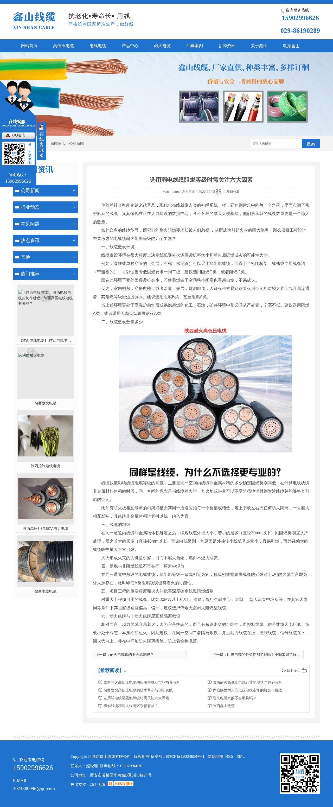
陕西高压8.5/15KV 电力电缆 (45, 528)
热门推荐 (30, 273)
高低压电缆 (63, 45)
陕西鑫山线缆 (224, 706)
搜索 (311, 144)
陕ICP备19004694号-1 (185, 756)
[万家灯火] (120, 784)
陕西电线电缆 (45, 591)
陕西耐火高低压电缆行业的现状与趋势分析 (247, 682)
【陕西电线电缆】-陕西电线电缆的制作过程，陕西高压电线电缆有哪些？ (46, 340)
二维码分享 (231, 192)
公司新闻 (76, 143)
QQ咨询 (18, 135)
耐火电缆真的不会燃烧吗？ (132, 654)
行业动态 (30, 207)
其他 (25, 257)
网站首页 (29, 45)
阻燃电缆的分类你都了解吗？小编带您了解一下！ (267, 654)
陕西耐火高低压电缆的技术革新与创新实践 (138, 690)
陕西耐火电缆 (45, 403)
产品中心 (130, 45)
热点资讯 (30, 240)
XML (240, 756)
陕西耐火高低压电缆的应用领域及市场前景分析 (142, 682)
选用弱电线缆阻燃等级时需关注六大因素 (136, 698)
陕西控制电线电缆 (45, 466)
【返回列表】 (291, 670)
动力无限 (98, 784)
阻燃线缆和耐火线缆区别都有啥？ (131, 706)
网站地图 (215, 756)
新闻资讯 (227, 45)
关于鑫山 (259, 45)
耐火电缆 (162, 45)
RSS (229, 756)
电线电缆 (97, 45)
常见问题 (30, 223)
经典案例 (194, 45)
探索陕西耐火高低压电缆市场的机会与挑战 (247, 690)
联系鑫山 (291, 46)
